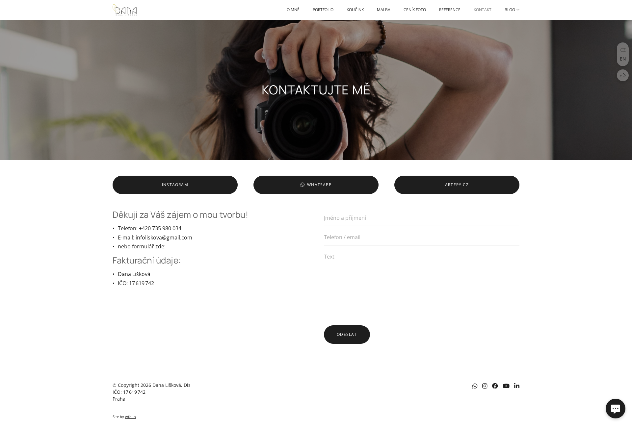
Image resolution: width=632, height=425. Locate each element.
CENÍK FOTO (415, 9)
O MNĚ (293, 9)
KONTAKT (482, 9)
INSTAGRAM (175, 185)
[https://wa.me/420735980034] (475, 386)
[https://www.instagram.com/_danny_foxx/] (484, 386)
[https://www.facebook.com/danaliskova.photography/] (495, 386)
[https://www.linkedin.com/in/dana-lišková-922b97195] (516, 386)
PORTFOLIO (323, 9)
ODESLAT (347, 334)
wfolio (130, 416)
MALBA (383, 9)
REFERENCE (450, 9)
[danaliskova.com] (125, 10)
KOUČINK (355, 9)
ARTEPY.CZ (457, 185)
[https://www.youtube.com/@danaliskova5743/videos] (506, 386)
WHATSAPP (319, 185)
